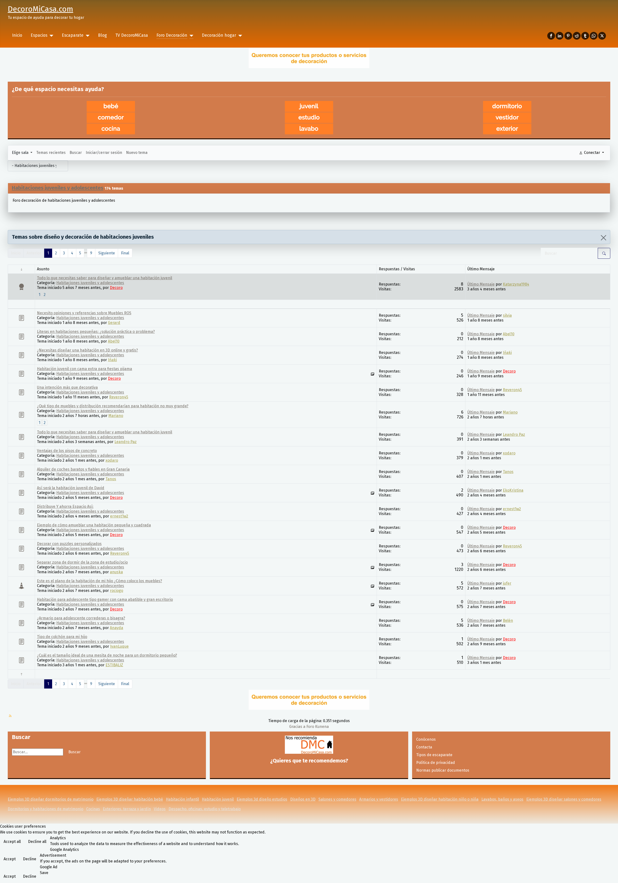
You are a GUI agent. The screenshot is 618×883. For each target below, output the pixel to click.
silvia (507, 315)
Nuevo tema (136, 152)
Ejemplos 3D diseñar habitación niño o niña (439, 799)
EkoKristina (513, 490)
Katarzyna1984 (516, 284)
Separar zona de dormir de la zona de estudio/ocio (82, 562)
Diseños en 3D (303, 799)
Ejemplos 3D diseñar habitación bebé (129, 799)
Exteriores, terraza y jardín (127, 809)
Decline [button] (29, 859)
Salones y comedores (337, 799)
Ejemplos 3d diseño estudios (262, 799)
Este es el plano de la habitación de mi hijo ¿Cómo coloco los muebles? (99, 581)
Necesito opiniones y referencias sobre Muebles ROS (84, 313)
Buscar (76, 152)
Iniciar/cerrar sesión (104, 152)
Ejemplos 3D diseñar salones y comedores (563, 799)
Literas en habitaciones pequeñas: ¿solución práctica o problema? (96, 331)
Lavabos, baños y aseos (502, 799)
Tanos (110, 479)
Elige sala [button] (20, 152)
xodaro (111, 460)
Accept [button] (10, 859)
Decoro (116, 287)
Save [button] (44, 872)
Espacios (39, 35)
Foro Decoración (171, 35)
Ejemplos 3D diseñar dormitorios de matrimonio (50, 799)
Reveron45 (118, 397)
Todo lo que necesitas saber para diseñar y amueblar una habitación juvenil (104, 278)
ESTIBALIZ (114, 665)
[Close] (603, 237)
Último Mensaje (481, 284)
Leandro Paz (125, 441)
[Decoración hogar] (239, 35)
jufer (507, 583)
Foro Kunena (317, 726)
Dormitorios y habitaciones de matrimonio (45, 809)
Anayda (116, 627)
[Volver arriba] (609, 874)
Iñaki (112, 360)
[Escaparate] (87, 35)
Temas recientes (51, 152)
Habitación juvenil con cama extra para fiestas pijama (84, 368)
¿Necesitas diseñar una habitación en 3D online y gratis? (87, 350)
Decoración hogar (219, 35)
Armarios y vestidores (378, 799)
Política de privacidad (435, 762)
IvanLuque (119, 646)
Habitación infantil (182, 799)
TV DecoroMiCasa (131, 35)
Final (125, 253)
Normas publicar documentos (442, 770)
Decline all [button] (37, 841)
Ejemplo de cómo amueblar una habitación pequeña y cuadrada (94, 525)
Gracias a (297, 726)
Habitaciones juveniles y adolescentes (57, 188)
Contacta (424, 747)
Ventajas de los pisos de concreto (67, 450)
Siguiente (106, 253)
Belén (508, 620)
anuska (116, 572)
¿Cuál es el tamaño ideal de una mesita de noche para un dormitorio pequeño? (107, 655)
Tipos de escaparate (434, 755)
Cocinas (93, 809)
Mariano (115, 415)
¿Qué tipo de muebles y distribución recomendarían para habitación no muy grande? (112, 406)
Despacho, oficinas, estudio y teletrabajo (205, 809)
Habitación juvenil (218, 799)
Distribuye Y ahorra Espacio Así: (65, 506)
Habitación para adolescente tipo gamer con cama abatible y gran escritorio (105, 599)
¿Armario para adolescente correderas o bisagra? (81, 618)
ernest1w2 (119, 516)
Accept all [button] (12, 841)
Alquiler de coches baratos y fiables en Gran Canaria (83, 469)
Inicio (17, 35)
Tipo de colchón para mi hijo (62, 636)
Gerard (114, 322)
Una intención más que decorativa (67, 387)
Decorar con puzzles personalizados (69, 543)
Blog (102, 35)
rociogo (116, 590)
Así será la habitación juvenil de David (70, 488)
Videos (160, 809)
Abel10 (113, 341)
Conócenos (426, 739)
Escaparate (73, 35)
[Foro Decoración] (190, 35)
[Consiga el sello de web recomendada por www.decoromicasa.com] (309, 745)
